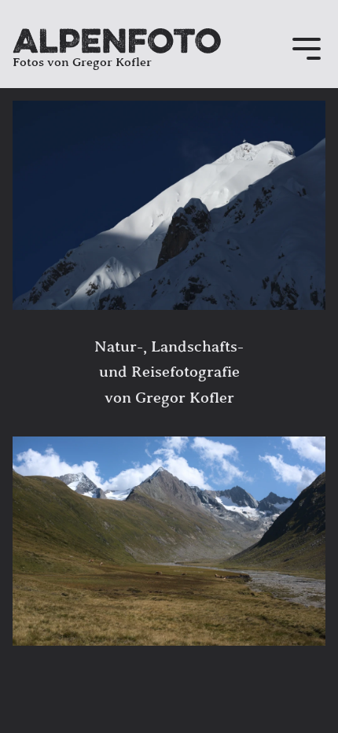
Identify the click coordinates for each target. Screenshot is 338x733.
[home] (117, 40)
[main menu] (306, 50)
